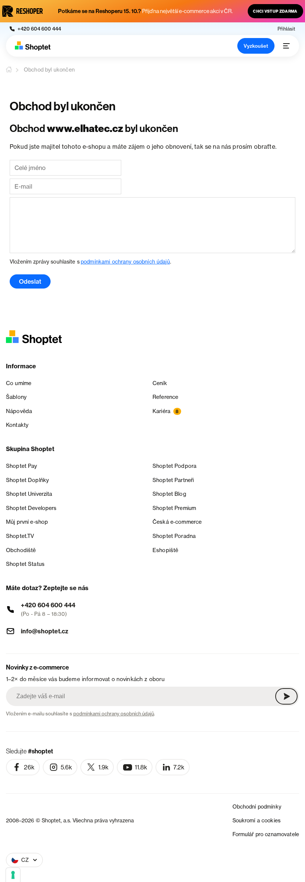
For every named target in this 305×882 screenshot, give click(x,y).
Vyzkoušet (256, 46)
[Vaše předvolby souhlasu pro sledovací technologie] (13, 875)
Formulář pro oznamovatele (265, 834)
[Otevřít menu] (286, 45)
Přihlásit (286, 28)
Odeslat (30, 281)
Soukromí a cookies (256, 820)
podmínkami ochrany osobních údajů (125, 261)
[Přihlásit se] (286, 696)
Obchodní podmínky (256, 806)
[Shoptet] (33, 46)
